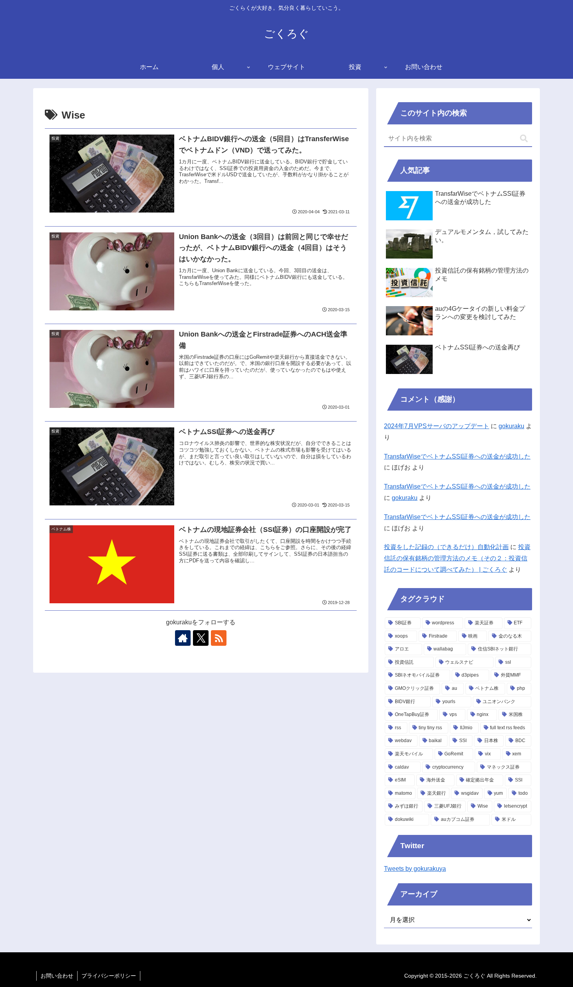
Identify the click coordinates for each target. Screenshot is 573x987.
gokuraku (511, 426)
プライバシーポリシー (108, 976)
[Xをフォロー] (201, 638)
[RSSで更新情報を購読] (218, 638)
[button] (524, 138)
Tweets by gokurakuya (415, 868)
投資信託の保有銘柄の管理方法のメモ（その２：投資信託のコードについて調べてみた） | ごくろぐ (457, 558)
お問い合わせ (57, 976)
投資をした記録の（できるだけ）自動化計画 (446, 547)
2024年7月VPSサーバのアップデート (436, 426)
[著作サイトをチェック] (183, 638)
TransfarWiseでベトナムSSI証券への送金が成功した (457, 456)
